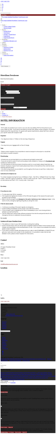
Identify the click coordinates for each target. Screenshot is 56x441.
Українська (38, 376)
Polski (2, 378)
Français (4, 326)
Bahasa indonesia (5, 376)
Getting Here (7, 49)
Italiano (4, 328)
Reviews (4, 44)
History (4, 52)
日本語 (44, 376)
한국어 (47, 376)
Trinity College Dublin (9, 26)
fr (2, 9)
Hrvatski (50, 374)
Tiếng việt (7, 378)
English (4, 323)
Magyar (45, 374)
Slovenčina (42, 378)
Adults (2, 94)
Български (28, 374)
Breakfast (5, 39)
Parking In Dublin (8, 47)
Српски (26, 378)
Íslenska (16, 376)
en (2, 6)
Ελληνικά (30, 373)
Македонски (9, 374)
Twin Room (7, 33)
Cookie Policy (4, 360)
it (2, 10)
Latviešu (3, 374)
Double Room (7, 31)
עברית (12, 376)
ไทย (34, 376)
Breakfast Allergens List (10, 41)
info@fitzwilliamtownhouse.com (9, 264)
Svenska (21, 378)
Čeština (39, 374)
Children (3, 101)
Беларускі (33, 374)
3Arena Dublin (7, 28)
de (2, 4)
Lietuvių (49, 373)
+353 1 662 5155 (5, 1)
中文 (47, 378)
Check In (3, 91)
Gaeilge (45, 373)
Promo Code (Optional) (7, 107)
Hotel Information (8, 55)
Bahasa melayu (17, 374)
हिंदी (42, 374)
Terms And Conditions (15, 360)
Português (52, 376)
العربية (37, 373)
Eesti (34, 373)
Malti (23, 374)
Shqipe (30, 378)
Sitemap (49, 359)
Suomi (41, 373)
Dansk (25, 373)
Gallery (4, 42)
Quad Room (7, 36)
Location (4, 46)
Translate (13, 382)
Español (4, 325)
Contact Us (5, 54)
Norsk (20, 376)
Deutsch (4, 322)
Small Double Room (9, 38)
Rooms (4, 29)
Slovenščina (36, 378)
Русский (12, 378)
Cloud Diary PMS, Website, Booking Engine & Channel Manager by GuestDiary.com (23, 359)
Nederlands (25, 376)
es (2, 7)
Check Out (3, 93)
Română (17, 378)
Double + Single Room (10, 34)
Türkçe (31, 376)
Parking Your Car (8, 50)
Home (4, 25)
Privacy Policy (26, 360)
